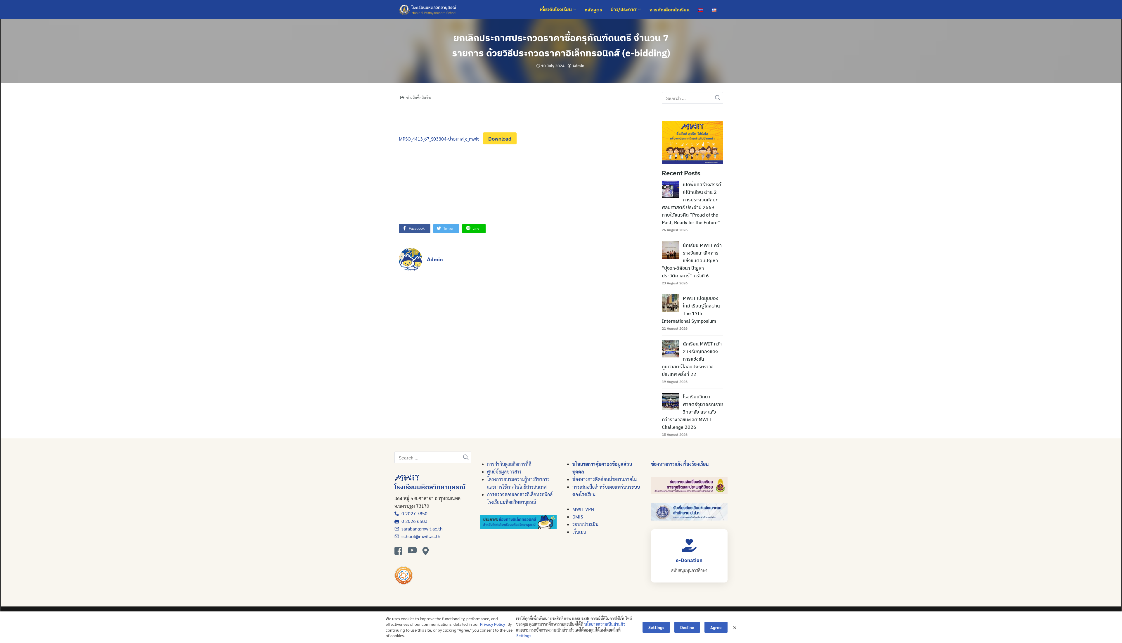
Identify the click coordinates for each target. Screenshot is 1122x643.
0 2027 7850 (413, 513)
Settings (523, 635)
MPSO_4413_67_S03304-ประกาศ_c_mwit (439, 139)
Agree (716, 627)
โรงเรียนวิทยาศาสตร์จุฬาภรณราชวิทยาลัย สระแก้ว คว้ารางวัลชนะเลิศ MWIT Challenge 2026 (692, 412)
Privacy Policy (492, 624)
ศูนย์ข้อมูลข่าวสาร (504, 472)
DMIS (577, 517)
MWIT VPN (583, 509)
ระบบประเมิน (585, 524)
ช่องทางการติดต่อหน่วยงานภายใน (604, 479)
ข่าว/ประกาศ (624, 10)
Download (499, 138)
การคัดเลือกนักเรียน (670, 10)
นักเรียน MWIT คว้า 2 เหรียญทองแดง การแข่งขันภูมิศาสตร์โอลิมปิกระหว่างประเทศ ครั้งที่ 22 (692, 359)
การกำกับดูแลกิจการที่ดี (509, 464)
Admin (578, 65)
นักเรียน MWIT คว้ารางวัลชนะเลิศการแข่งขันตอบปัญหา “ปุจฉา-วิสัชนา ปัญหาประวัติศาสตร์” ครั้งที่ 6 (692, 260)
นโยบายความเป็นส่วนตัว (604, 624)
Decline (687, 627)
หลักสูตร (593, 10)
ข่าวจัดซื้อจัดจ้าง (419, 97)
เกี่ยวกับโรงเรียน (556, 10)
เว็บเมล (579, 532)
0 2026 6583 (413, 521)
